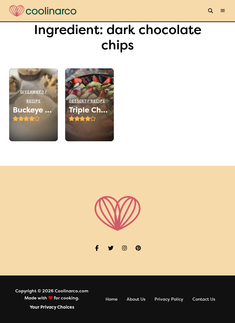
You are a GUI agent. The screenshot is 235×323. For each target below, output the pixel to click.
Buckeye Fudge (33, 110)
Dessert (78, 101)
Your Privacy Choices (52, 307)
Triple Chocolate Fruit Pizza (89, 110)
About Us (136, 299)
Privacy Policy (169, 299)
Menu (223, 11)
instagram (124, 248)
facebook (97, 248)
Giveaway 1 (32, 92)
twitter (111, 248)
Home (112, 299)
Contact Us (203, 299)
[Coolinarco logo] (42, 11)
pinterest (138, 248)
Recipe (33, 101)
